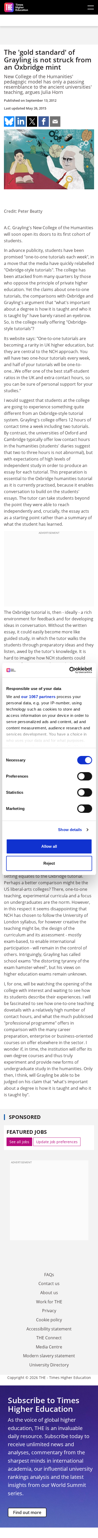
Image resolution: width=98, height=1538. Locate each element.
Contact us (49, 1283)
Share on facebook (43, 121)
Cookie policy (49, 1320)
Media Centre (49, 1347)
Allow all (49, 846)
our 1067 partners (38, 696)
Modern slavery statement (49, 1356)
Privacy (49, 1310)
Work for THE (49, 1302)
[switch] (84, 776)
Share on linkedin (20, 121)
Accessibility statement (49, 1329)
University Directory (49, 1365)
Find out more (27, 1512)
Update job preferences (57, 1141)
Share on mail (55, 121)
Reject (49, 863)
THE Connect (49, 1338)
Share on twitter (32, 121)
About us (49, 1292)
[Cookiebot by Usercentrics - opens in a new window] (70, 670)
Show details (70, 829)
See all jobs (19, 1141)
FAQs (49, 1274)
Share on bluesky (9, 121)
